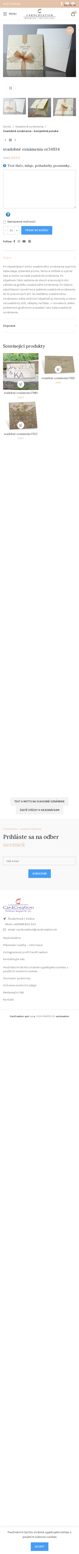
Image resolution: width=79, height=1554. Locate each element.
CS (66, 5)
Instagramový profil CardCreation (25, 952)
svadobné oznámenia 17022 (20, 434)
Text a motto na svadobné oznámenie (39, 801)
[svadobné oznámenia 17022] (20, 416)
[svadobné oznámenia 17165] (58, 364)
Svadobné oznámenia (29, 126)
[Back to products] (10, 140)
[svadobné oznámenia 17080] (20, 371)
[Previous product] (5, 140)
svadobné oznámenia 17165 (58, 378)
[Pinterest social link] (29, 241)
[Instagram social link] (18, 241)
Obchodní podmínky (17, 978)
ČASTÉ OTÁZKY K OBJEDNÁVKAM (39, 810)
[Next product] (15, 140)
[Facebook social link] (61, 4)
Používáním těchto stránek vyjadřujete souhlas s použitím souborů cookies (35, 969)
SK (74, 5)
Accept (39, 1546)
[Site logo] (39, 13)
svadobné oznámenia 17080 (21, 392)
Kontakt (8, 999)
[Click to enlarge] (10, 88)
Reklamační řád (13, 992)
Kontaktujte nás (14, 959)
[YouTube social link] (24, 241)
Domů (7, 126)
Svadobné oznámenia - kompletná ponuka (30, 131)
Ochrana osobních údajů (19, 985)
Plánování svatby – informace (23, 945)
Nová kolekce (11, 938)
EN (70, 5)
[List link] (39, 924)
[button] (7, 60)
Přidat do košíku (36, 230)
